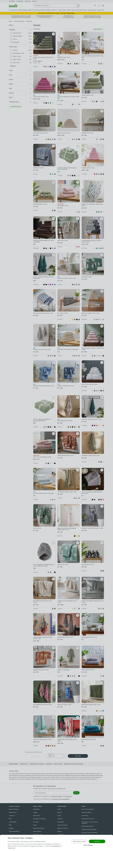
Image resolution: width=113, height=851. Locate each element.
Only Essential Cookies (79, 841)
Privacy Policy (11, 848)
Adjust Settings (88, 845)
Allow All (97, 841)
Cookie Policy (55, 846)
